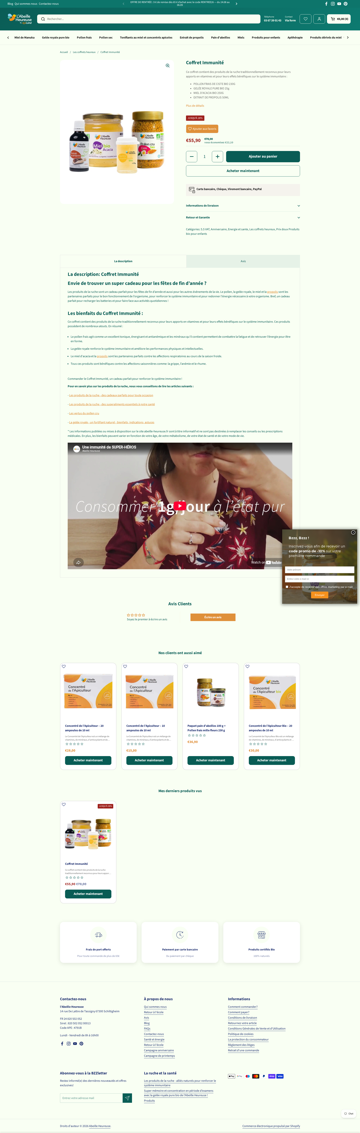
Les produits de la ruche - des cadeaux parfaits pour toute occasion (111, 395)
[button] (339, 19)
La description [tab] (123, 261)
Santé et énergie (154, 1039)
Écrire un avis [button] (212, 617)
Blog (10, 4)
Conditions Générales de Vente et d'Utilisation (257, 1029)
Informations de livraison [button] (202, 206)
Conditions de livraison (242, 1018)
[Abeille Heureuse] (20, 19)
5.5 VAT (205, 229)
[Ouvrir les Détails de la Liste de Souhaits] (305, 18)
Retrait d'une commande (243, 1050)
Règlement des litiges (241, 1045)
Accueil (64, 52)
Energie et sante (238, 229)
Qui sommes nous (26, 4)
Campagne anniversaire (159, 1050)
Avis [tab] (243, 261)
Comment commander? (243, 1007)
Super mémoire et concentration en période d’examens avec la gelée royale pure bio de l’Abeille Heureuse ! (178, 1093)
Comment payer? (238, 1012)
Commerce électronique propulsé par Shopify (271, 1126)
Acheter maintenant (243, 171)
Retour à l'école (154, 1012)
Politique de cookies (241, 1034)
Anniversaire (219, 229)
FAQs (147, 1029)
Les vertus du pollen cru (84, 413)
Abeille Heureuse (99, 1126)
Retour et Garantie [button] (198, 217)
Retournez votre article (242, 1023)
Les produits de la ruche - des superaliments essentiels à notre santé (112, 404)
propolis (272, 292)
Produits (149, 1101)
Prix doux (282, 229)
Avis (146, 1018)
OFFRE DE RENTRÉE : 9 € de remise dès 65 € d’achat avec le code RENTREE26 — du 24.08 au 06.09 (180, 4)
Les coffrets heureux (84, 52)
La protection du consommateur (248, 1039)
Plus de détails (195, 106)
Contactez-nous (49, 4)
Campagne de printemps (159, 1056)
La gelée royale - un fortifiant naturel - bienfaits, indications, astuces (111, 422)
